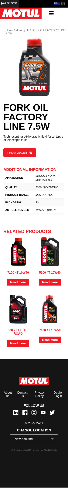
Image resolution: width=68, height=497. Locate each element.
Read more (18, 282)
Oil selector (10, 3)
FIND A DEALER (17, 152)
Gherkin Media (50, 450)
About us (8, 394)
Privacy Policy (40, 394)
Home (9, 30)
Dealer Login (58, 394)
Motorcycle (22, 30)
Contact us (22, 394)
